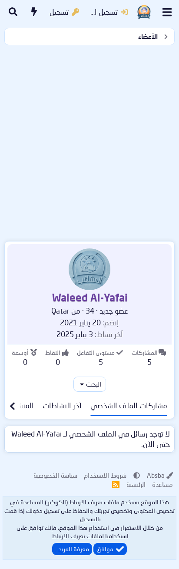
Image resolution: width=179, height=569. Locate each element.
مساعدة (162, 484)
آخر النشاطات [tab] (62, 405)
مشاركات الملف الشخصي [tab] (128, 405)
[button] (137, 475)
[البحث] (13, 12)
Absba (155, 475)
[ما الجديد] (34, 12)
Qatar (60, 310)
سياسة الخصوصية (55, 475)
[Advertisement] (89, 141)
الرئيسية (136, 484)
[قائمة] (167, 12)
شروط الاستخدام (105, 475)
